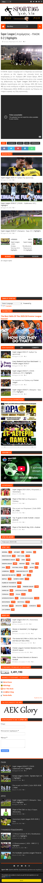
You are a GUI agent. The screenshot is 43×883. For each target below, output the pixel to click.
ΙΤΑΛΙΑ (18, 594)
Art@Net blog (8, 692)
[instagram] (41, 1)
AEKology (6, 685)
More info (8, 877)
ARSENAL (4, 552)
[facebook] (31, 1)
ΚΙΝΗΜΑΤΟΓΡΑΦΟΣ (8, 598)
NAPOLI (4, 579)
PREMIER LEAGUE (28, 586)
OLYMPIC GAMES (19, 579)
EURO (23, 560)
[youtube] (36, 1)
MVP (24, 575)
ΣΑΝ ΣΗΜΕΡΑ (6, 609)
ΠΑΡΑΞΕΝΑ (32, 606)
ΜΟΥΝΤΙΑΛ (21, 602)
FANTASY (22, 563)
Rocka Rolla (7, 695)
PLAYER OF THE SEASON (9, 586)
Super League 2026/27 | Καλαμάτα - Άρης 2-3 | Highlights (21, 231)
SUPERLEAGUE (35, 143)
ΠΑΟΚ (27, 143)
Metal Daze (7, 682)
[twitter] (34, 1)
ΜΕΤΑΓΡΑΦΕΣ (6, 602)
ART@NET (17, 552)
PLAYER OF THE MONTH (9, 583)
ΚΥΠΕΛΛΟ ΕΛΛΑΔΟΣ (27, 598)
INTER (32, 567)
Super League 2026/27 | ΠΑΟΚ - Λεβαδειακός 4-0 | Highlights (18, 204)
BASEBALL (29, 552)
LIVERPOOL (5, 571)
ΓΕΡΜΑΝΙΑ (5, 594)
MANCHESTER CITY (22, 571)
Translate (8, 306)
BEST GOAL (21, 556)
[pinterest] (39, 1)
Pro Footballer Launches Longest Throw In (26, 853)
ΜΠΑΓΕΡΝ (19, 606)
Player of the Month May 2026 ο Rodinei (26, 527)
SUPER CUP (5, 590)
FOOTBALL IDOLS (17, 567)
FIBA (32, 563)
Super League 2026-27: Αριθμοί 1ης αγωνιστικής (17, 178)
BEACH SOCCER (6, 556)
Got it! (21, 880)
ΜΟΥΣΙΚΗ (5, 606)
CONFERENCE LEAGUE (8, 560)
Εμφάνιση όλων (38, 697)
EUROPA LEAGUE (7, 563)
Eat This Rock (8, 689)
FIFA (3, 567)
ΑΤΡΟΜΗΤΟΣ (11, 143)
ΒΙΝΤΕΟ (20, 143)
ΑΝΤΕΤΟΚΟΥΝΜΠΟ (21, 590)
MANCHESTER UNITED (9, 575)
